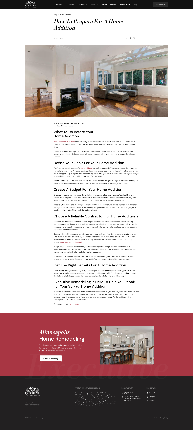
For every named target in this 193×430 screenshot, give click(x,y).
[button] (60, 4)
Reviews (113, 4)
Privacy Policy (164, 418)
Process (71, 4)
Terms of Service (153, 418)
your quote (74, 304)
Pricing (104, 4)
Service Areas (125, 4)
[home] (30, 4)
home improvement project (71, 242)
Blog (135, 4)
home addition (86, 168)
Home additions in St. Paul (64, 141)
